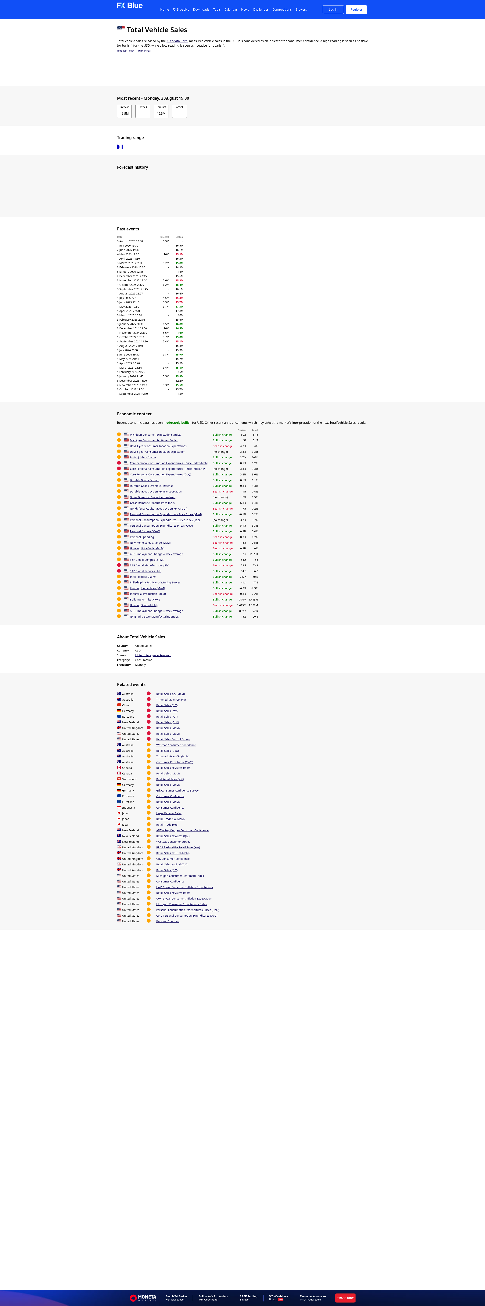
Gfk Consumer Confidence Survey (177, 790)
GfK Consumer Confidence (173, 858)
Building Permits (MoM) (145, 599)
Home (164, 9)
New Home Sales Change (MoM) (150, 542)
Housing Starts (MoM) (143, 605)
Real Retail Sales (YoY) (170, 779)
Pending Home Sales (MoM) (147, 588)
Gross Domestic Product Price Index (152, 503)
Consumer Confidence (170, 796)
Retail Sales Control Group (173, 739)
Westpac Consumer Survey (173, 841)
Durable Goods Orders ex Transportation (156, 491)
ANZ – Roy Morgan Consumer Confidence (182, 830)
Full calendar (145, 50)
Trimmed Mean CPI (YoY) (171, 699)
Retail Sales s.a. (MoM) (170, 694)
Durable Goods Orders (144, 480)
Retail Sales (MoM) (168, 728)
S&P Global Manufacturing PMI (149, 565)
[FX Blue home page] (130, 7)
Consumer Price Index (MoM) (174, 762)
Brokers (301, 9)
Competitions (282, 9)
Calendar (231, 9)
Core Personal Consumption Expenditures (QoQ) (160, 474)
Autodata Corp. (177, 41)
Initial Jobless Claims (143, 457)
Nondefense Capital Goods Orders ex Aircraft (158, 508)
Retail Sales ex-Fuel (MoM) (172, 853)
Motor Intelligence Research (153, 655)
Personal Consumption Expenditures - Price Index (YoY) (165, 520)
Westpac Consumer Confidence (176, 745)
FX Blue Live (181, 9)
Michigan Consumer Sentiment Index (154, 440)
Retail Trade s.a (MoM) (170, 819)
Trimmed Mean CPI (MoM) (172, 756)
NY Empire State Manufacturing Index (154, 616)
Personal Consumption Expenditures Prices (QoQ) (161, 525)
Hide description (125, 50)
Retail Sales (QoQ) (167, 722)
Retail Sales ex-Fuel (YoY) (171, 864)
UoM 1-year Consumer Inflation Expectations (158, 446)
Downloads (201, 9)
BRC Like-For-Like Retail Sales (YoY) (178, 847)
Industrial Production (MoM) (148, 594)
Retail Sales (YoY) (167, 705)
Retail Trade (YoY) (167, 824)
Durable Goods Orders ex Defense (151, 486)
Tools (217, 9)
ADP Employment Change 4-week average (156, 554)
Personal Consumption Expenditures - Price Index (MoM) (166, 514)
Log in (333, 9)
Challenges (261, 9)
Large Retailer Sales (168, 813)
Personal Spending (142, 537)
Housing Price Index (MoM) (147, 548)
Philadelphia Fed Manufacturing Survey (155, 582)
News (245, 9)
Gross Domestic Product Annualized (152, 497)
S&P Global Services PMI (145, 571)
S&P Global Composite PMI (147, 559)
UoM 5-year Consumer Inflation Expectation (157, 451)
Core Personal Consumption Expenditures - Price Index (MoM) (169, 463)
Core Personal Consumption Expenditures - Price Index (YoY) (168, 469)
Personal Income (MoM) (145, 531)
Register (356, 9)
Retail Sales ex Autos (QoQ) (173, 836)
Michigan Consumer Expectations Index (155, 434)
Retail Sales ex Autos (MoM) (173, 768)
